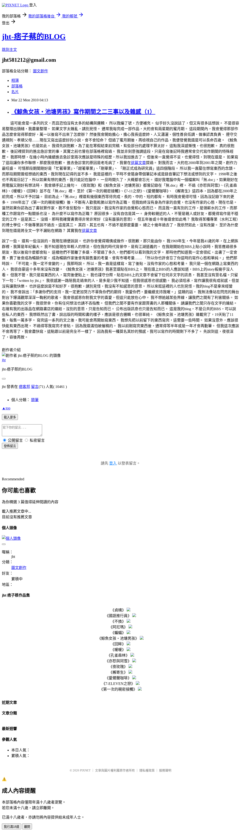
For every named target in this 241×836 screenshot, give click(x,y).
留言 (35, 387)
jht (4, 360)
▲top (6, 408)
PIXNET (85, 770)
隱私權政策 (147, 770)
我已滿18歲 (11, 826)
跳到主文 (9, 50)
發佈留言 (10, 446)
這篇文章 (138, 163)
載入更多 (10, 417)
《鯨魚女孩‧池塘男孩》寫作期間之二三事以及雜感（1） (83, 112)
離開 (27, 826)
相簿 (15, 80)
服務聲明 (165, 770)
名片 (15, 92)
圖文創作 (40, 71)
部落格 (17, 86)
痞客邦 (24, 387)
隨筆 (35, 400)
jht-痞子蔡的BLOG (34, 36)
